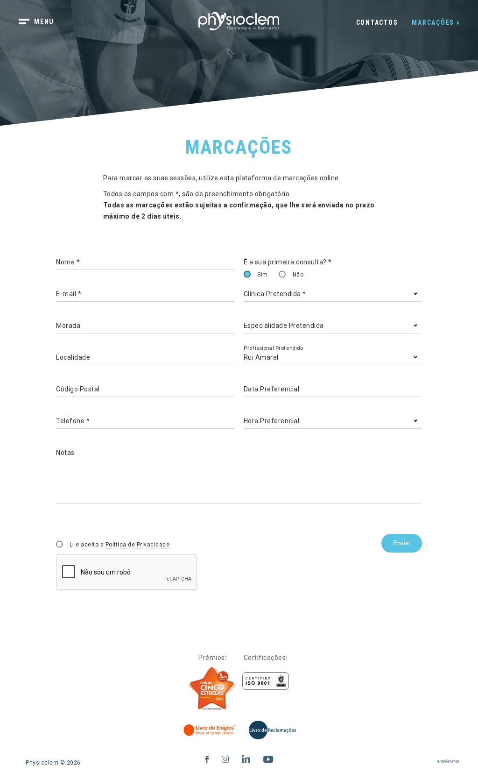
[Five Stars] (212, 688)
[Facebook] (207, 757)
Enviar (401, 542)
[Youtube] (268, 757)
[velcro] (448, 765)
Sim (262, 274)
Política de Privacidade (137, 544)
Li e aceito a (120, 544)
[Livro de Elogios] (210, 730)
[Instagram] (225, 757)
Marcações (433, 22)
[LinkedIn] (246, 757)
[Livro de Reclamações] (272, 730)
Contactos (377, 22)
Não (298, 274)
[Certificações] (265, 681)
